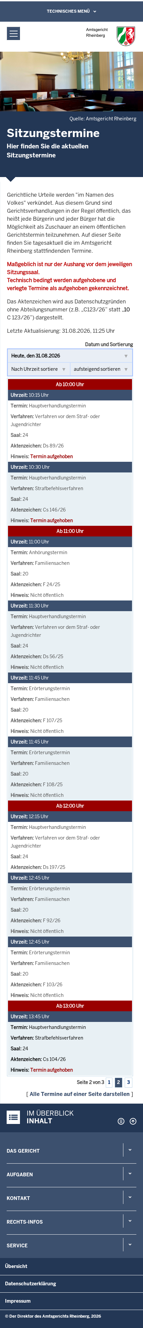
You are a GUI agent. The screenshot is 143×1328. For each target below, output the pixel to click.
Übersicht (16, 1266)
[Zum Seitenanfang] (131, 1121)
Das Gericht (23, 1151)
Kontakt (18, 1198)
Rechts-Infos (25, 1222)
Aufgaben (20, 1175)
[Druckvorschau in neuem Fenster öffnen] (120, 1121)
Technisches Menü (68, 11)
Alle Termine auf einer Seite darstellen (80, 1094)
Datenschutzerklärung (30, 1284)
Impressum (18, 1301)
